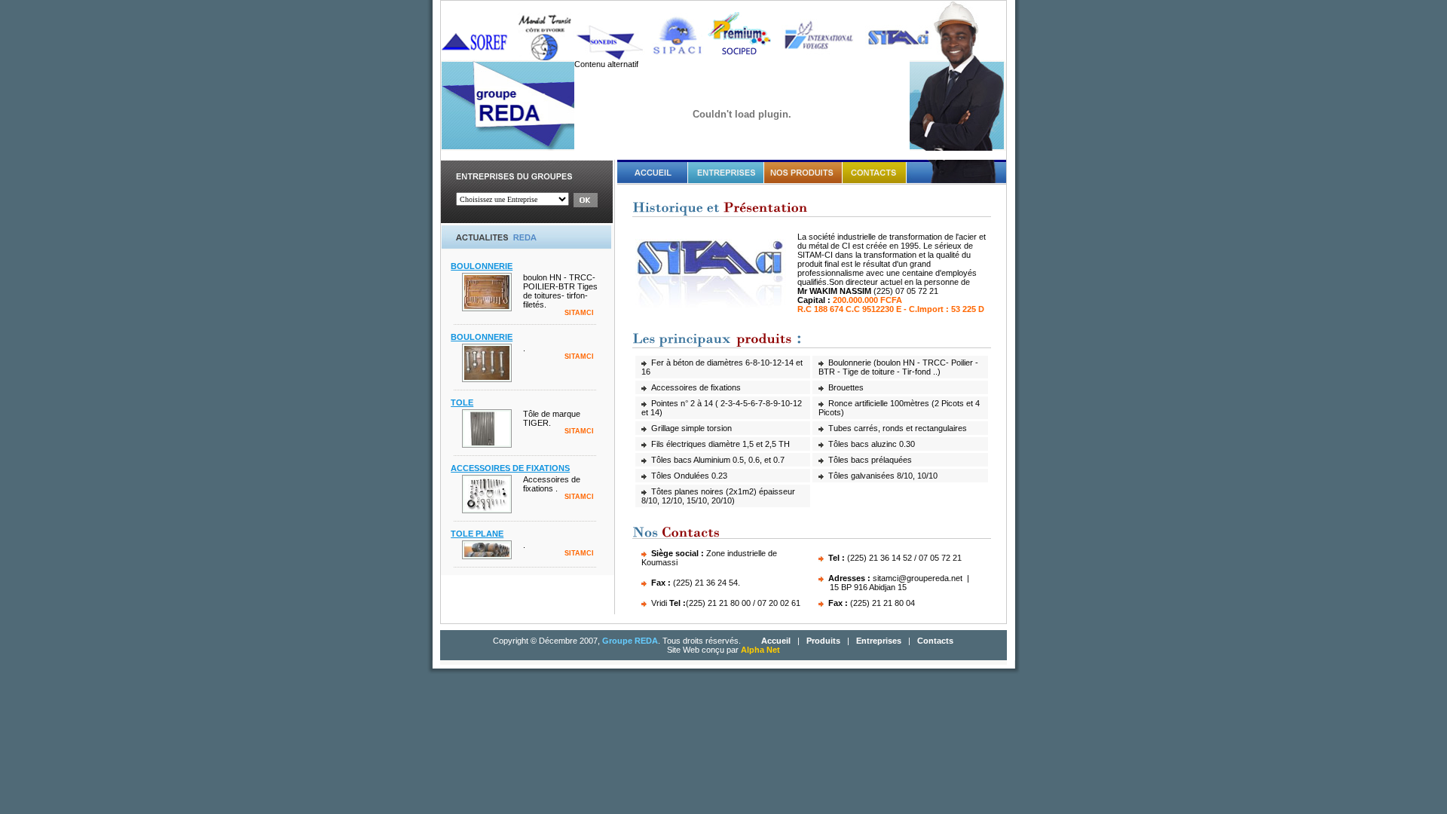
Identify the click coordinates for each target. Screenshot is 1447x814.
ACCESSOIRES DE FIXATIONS (510, 468)
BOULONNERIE (481, 266)
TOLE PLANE (477, 533)
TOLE (462, 402)
